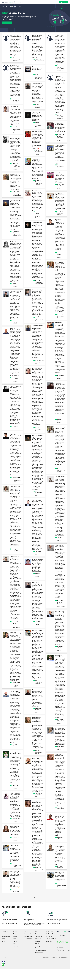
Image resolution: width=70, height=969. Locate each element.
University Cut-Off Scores (39, 947)
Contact (3, 941)
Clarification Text (50, 933)
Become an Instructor (7, 936)
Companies (37, 941)
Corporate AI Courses (29, 933)
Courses (15, 936)
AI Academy (15, 933)
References (4, 938)
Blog (36, 933)
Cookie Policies (50, 941)
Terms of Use (49, 936)
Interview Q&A (38, 938)
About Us (4, 933)
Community (15, 946)
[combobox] (32, 2)
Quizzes (15, 941)
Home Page (4, 6)
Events (14, 938)
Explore (7, 23)
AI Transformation (28, 938)
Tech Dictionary (38, 936)
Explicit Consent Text (51, 938)
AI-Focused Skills (28, 936)
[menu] (3, 2)
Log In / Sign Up (63, 2)
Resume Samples (39, 952)
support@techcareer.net (63, 957)
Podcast (37, 943)
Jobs (14, 943)
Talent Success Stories (15, 6)
